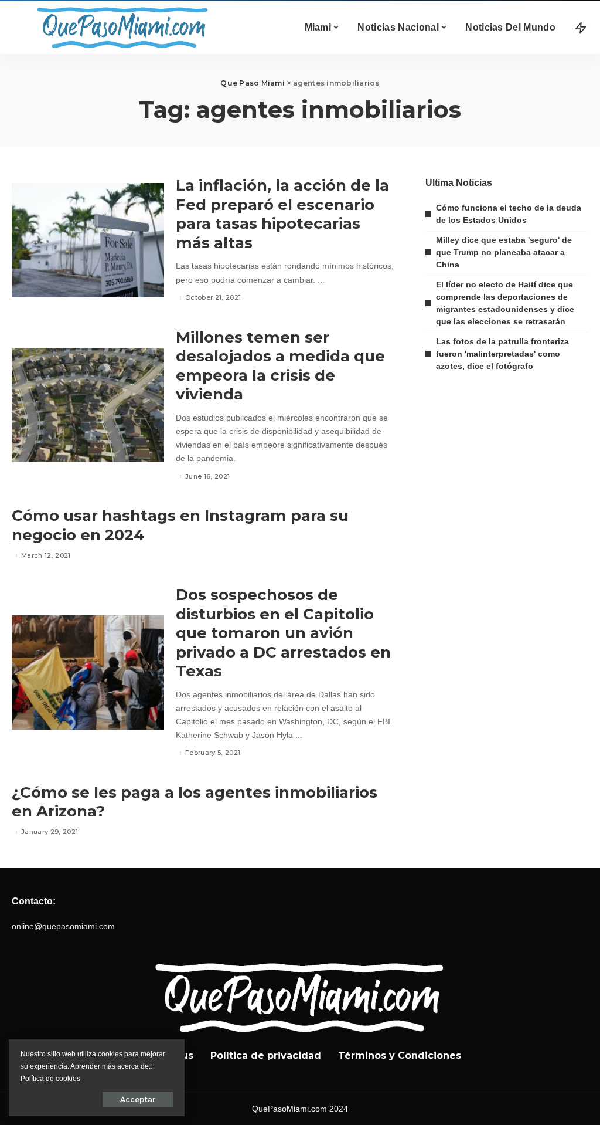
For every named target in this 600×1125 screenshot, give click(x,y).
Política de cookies (50, 1079)
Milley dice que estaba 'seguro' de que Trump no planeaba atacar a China (504, 252)
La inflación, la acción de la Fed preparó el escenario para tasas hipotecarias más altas (282, 214)
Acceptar (137, 1099)
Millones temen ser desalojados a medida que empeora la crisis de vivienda (280, 366)
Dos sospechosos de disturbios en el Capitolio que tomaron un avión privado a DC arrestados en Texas (283, 632)
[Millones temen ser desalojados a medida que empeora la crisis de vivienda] (88, 405)
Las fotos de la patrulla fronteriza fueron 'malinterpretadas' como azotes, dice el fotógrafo (502, 354)
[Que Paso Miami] (120, 27)
